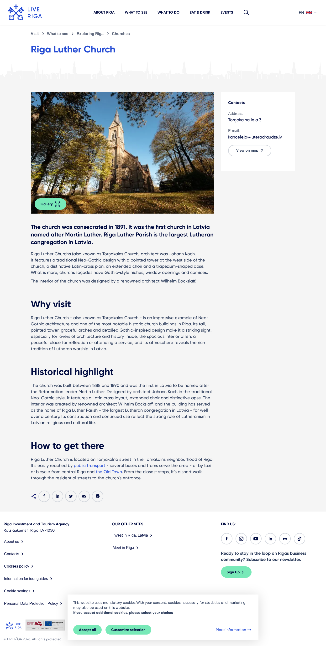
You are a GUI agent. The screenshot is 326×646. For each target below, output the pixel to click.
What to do (168, 12)
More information (231, 629)
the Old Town (109, 471)
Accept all (87, 630)
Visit (35, 34)
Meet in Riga (123, 548)
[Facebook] (226, 538)
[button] (246, 12)
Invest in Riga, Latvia (130, 535)
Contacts (11, 554)
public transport (89, 465)
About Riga (104, 12)
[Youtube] (256, 538)
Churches (121, 34)
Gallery (47, 204)
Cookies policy (16, 566)
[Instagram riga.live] (241, 538)
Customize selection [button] (128, 630)
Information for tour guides (26, 579)
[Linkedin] (270, 538)
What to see (136, 12)
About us (11, 541)
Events (227, 12)
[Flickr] (285, 538)
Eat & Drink (200, 12)
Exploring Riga (90, 34)
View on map (247, 150)
